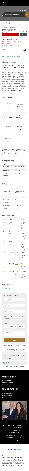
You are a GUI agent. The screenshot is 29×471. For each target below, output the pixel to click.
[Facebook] (12, 440)
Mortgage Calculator (7, 382)
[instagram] (14, 440)
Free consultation (7, 397)
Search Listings (6, 384)
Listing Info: (6, 184)
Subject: (6, 323)
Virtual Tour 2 (7, 288)
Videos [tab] (14, 57)
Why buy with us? (7, 380)
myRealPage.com (17, 449)
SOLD (25, 10)
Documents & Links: (9, 284)
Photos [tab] (9, 57)
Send (14, 340)
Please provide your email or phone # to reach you (13, 317)
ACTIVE (19, 10)
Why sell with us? (7, 393)
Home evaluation (7, 395)
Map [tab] (18, 57)
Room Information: (9, 215)
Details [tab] (4, 57)
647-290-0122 (6, 357)
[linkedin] (17, 440)
